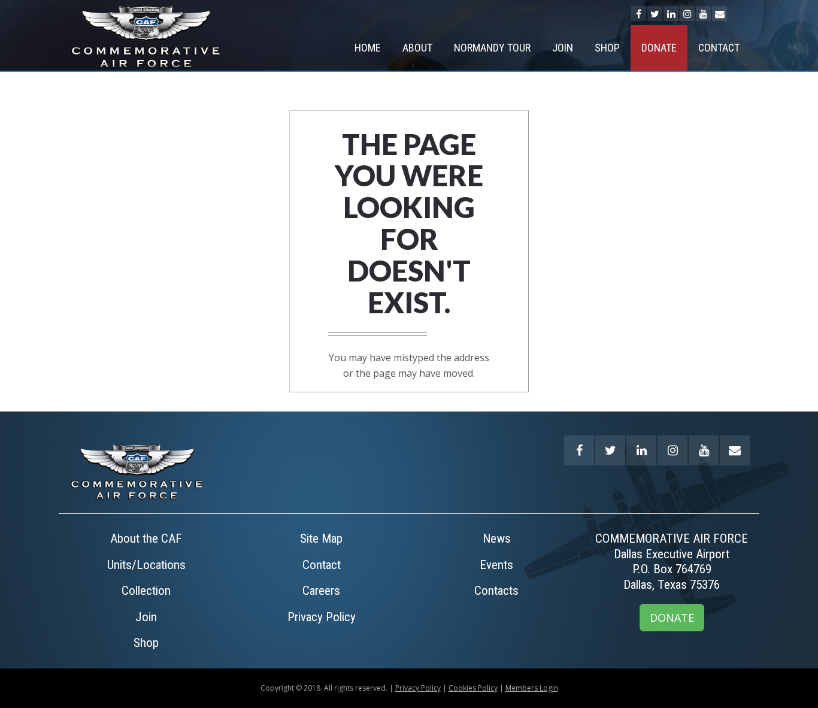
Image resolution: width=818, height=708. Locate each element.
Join (562, 47)
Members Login (531, 688)
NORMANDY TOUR (492, 47)
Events (496, 565)
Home (368, 47)
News (497, 538)
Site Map (321, 538)
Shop (607, 47)
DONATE (672, 617)
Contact (719, 47)
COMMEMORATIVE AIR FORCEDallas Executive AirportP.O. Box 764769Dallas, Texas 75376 (671, 561)
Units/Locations (146, 565)
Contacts (496, 590)
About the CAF (146, 538)
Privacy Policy (321, 617)
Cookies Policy (473, 688)
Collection (146, 590)
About (417, 47)
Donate (659, 47)
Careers (321, 590)
